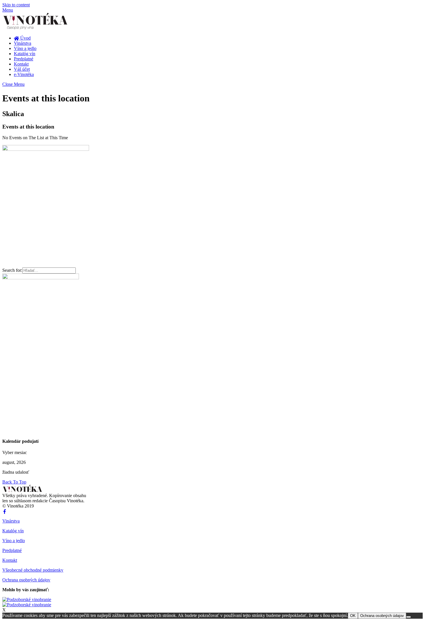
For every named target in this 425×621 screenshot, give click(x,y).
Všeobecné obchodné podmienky (32, 570)
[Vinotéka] (37, 28)
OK (353, 615)
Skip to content (16, 4)
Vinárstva (22, 43)
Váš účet (22, 69)
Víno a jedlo (25, 48)
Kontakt (21, 64)
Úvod (25, 38)
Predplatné (23, 58)
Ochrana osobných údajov (26, 579)
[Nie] (408, 617)
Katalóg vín (24, 53)
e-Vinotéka (24, 74)
